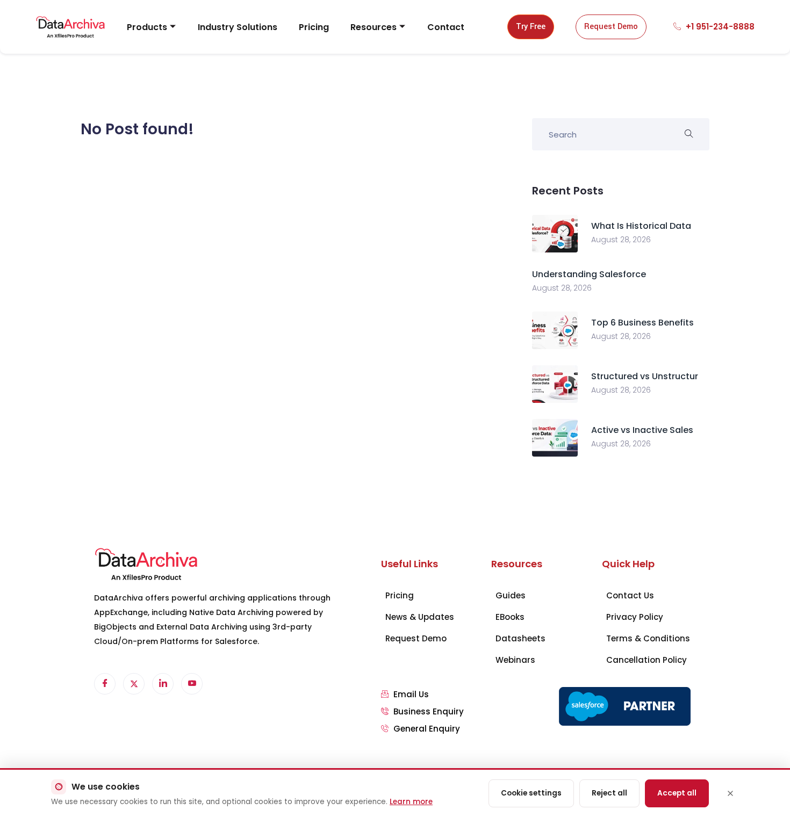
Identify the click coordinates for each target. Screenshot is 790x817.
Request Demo (611, 26)
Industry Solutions (237, 27)
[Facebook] (105, 684)
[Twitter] (134, 684)
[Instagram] (192, 684)
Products (147, 27)
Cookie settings (531, 793)
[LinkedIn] (163, 684)
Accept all (676, 793)
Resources (373, 27)
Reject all (609, 793)
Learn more (411, 802)
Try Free (530, 26)
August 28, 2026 (621, 239)
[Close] (730, 793)
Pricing (314, 27)
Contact (445, 27)
